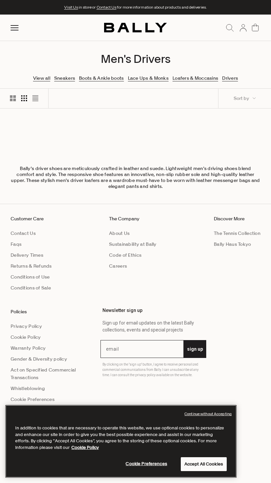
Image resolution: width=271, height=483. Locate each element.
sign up (195, 349)
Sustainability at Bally (132, 244)
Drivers (230, 78)
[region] (121, 441)
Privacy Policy (26, 326)
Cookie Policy (26, 337)
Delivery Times (27, 255)
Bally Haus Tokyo (232, 244)
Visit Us (71, 7)
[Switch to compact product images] (35, 98)
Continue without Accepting (208, 414)
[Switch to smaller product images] (24, 98)
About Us (119, 233)
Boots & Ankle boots (101, 78)
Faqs (16, 244)
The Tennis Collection (237, 233)
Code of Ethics (125, 255)
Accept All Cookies (203, 464)
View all (41, 78)
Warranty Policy (28, 348)
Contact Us (106, 7)
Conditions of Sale (31, 288)
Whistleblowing (28, 388)
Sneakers (64, 78)
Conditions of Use (30, 277)
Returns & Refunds (31, 266)
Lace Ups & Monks (148, 78)
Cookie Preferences (33, 399)
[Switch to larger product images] (13, 98)
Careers (118, 266)
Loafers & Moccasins (195, 78)
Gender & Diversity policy (39, 359)
